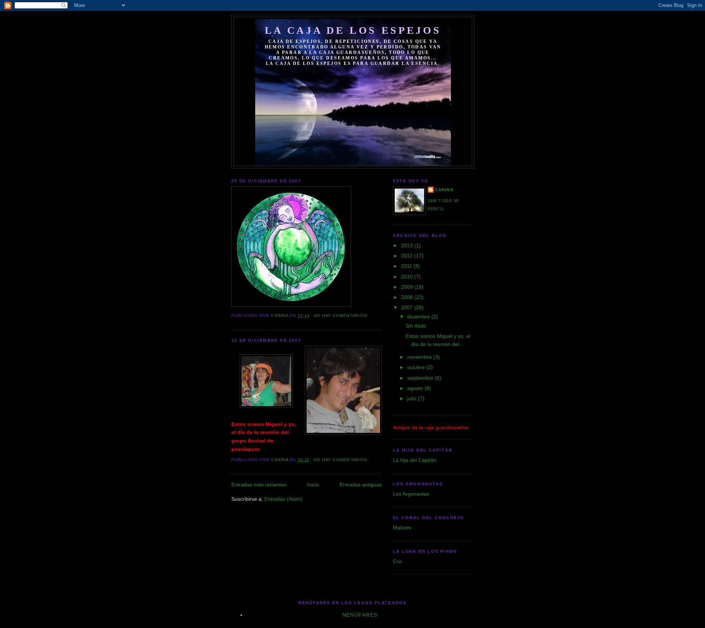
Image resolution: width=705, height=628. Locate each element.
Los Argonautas (411, 494)
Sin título (416, 326)
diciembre (419, 317)
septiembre (421, 378)
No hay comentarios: (342, 315)
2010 (407, 277)
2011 (407, 266)
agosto (415, 388)
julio (412, 398)
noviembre (420, 357)
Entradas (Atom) (283, 499)
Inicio (313, 485)
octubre (416, 367)
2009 (407, 287)
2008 (407, 297)
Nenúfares (360, 615)
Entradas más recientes (258, 485)
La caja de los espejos (353, 30)
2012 (407, 256)
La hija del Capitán (414, 460)
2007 (407, 307)
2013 (407, 245)
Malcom (402, 527)
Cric (397, 561)
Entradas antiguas (361, 485)
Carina (444, 189)
